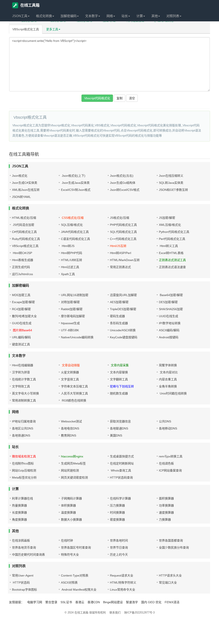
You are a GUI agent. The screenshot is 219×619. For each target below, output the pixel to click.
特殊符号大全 (70, 554)
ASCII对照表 (69, 582)
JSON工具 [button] (19, 16)
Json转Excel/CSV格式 (124, 189)
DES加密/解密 (168, 302)
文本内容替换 (119, 372)
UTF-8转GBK (70, 330)
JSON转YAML (21, 197)
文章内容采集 (119, 365)
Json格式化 (19, 175)
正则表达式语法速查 (172, 267)
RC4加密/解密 (21, 309)
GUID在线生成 (21, 323)
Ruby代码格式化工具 (26, 239)
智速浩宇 (132, 602)
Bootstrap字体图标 (24, 589)
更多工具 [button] (52, 29)
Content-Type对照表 (74, 575)
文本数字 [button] (91, 16)
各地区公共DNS (22, 428)
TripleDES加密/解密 (123, 309)
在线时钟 (67, 540)
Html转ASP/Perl (120, 253)
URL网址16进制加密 (74, 295)
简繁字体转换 (168, 365)
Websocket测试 (71, 421)
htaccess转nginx (72, 456)
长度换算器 (19, 512)
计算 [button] (139, 16)
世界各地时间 (119, 540)
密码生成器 (117, 316)
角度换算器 (19, 519)
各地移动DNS (168, 428)
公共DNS (165, 421)
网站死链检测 (70, 470)
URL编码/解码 (21, 337)
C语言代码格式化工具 (75, 239)
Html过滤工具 (70, 267)
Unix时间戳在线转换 (173, 393)
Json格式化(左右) (121, 175)
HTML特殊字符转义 (123, 582)
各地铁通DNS (21, 435)
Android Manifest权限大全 (78, 589)
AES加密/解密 (119, 302)
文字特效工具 (21, 386)
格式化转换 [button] (44, 16)
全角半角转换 (168, 386)
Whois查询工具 (120, 470)
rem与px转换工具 (170, 456)
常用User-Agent (22, 575)
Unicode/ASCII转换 (123, 330)
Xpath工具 (68, 274)
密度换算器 (117, 519)
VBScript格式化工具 (25, 29)
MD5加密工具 (21, 295)
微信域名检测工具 (24, 456)
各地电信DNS (70, 428)
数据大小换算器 (71, 519)
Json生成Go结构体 (122, 182)
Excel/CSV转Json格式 (75, 189)
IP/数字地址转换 (170, 323)
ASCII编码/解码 (169, 330)
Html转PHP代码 (71, 253)
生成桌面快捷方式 (122, 456)
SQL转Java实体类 (171, 182)
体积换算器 (68, 505)
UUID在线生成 (168, 316)
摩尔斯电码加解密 (73, 316)
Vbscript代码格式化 (97, 98)
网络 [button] (110, 16)
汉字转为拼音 (21, 372)
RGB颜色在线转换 (73, 400)
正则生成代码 (21, 267)
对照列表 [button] (172, 16)
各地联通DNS (119, 428)
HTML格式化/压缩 (24, 217)
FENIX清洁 (172, 602)
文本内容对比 (168, 372)
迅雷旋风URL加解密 (123, 295)
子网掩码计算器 (71, 498)
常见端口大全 (168, 582)
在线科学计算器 (120, 498)
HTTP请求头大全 (170, 575)
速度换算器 (166, 512)
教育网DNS (68, 435)
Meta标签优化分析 (24, 477)
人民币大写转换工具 (74, 393)
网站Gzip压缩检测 (24, 470)
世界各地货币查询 (24, 547)
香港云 (79, 602)
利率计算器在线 (22, 498)
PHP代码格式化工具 (123, 224)
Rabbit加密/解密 (72, 309)
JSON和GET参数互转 (173, 189)
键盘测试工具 (21, 344)
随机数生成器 (119, 393)
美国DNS (116, 435)
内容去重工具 (168, 379)
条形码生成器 (119, 323)
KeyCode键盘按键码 (123, 337)
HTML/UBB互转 (71, 260)
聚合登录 (51, 602)
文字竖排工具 (70, 379)
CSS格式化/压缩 (72, 217)
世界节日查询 (119, 547)
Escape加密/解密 (23, 302)
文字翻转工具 (119, 379)
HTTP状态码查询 (121, 477)
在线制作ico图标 (23, 463)
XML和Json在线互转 (26, 189)
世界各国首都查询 (171, 540)
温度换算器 (68, 512)
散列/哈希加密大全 (24, 316)
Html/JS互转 (118, 246)
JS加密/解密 (167, 217)
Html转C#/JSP (22, 253)
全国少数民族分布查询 (174, 547)
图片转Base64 (22, 330)
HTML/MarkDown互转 (125, 260)
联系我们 (115, 612)
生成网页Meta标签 (73, 463)
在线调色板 (166, 463)
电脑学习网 (34, 602)
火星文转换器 (70, 372)
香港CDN (93, 602)
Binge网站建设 (113, 602)
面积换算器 (166, 498)
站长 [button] (124, 16)
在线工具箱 (30, 5)
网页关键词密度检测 (74, 477)
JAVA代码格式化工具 (75, 232)
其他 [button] (154, 16)
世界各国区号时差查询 (76, 547)
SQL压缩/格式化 (72, 224)
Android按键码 (168, 337)
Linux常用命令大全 (122, 589)
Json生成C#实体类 (24, 182)
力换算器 (165, 519)
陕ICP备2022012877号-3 (139, 612)
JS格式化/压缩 (119, 217)
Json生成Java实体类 (75, 182)
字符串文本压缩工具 (74, 386)
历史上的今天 (119, 554)
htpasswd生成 (70, 323)
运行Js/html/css (22, 274)
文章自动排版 (70, 365)
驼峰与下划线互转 (122, 386)
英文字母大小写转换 (25, 393)
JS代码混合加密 (23, 224)
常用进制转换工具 (24, 400)
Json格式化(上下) (73, 175)
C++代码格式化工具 (123, 239)
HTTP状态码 (21, 582)
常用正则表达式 (120, 267)
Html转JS (67, 246)
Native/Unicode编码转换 (77, 337)
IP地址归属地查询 (24, 421)
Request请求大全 (121, 575)
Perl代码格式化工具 (172, 239)
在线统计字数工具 (24, 379)
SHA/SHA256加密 (171, 309)
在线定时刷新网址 (122, 463)
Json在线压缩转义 (171, 175)
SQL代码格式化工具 (123, 232)
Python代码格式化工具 (174, 232)
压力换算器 (117, 505)
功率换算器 (166, 505)
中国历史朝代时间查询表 (28, 554)
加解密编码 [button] (69, 16)
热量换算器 (19, 505)
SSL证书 (66, 602)
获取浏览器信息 (120, 421)
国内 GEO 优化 (151, 602)
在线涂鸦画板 (21, 540)
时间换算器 (117, 512)
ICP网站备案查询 (170, 470)
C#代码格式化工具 (24, 232)
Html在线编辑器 (22, 365)
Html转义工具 (168, 246)
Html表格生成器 (22, 260)
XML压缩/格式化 (170, 224)
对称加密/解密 (70, 302)
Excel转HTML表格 (171, 253)
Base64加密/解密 (171, 295)
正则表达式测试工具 (172, 260)
